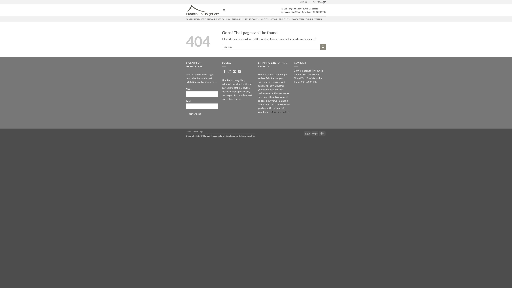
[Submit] (323, 47)
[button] (319, 2)
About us (283, 19)
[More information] (280, 112)
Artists (265, 19)
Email (188, 101)
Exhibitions (251, 19)
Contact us (298, 19)
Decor (274, 19)
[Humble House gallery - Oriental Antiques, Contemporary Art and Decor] (202, 10)
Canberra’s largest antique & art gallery (208, 19)
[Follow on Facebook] (298, 2)
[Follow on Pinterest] (306, 2)
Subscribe (195, 114)
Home (188, 132)
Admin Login (198, 132)
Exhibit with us (314, 19)
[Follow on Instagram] (300, 2)
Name (189, 88)
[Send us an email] (303, 2)
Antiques (236, 19)
